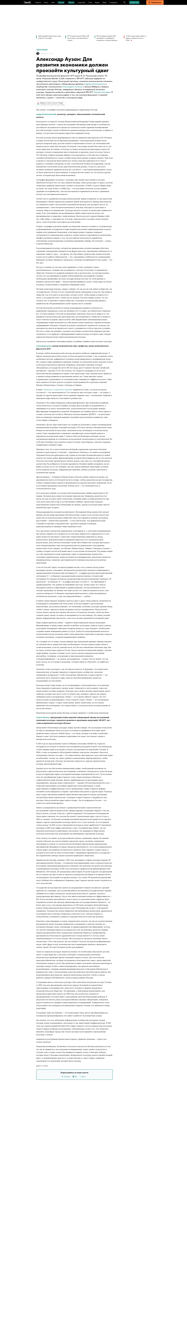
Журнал (61, 2)
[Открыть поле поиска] (124, 2)
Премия (71, 2)
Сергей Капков (42, 717)
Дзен (83, 1076)
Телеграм (67, 1076)
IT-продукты (113, 2)
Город (104, 2)
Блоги (46, 2)
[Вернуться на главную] (27, 2)
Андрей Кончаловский (46, 114)
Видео (97, 2)
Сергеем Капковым (102, 92)
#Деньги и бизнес (42, 1066)
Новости (38, 2)
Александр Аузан (43, 346)
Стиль (90, 2)
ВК (76, 1076)
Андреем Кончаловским (94, 83)
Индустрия (81, 2)
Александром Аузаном (72, 86)
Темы (53, 2)
